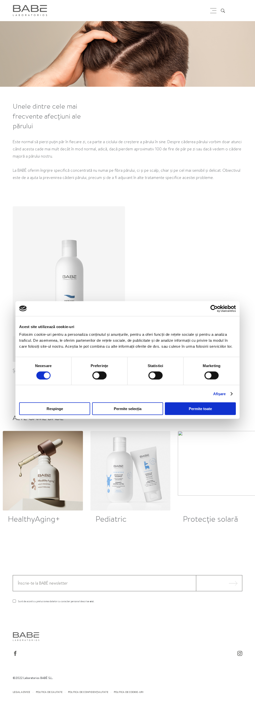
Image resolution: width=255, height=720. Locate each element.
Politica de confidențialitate (88, 692)
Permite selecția (127, 409)
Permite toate (200, 409)
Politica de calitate (49, 692)
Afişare (219, 393)
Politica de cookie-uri (128, 692)
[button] (240, 478)
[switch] (99, 375)
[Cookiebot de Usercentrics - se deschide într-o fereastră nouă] (214, 308)
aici (92, 601)
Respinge (55, 409)
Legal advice (21, 692)
